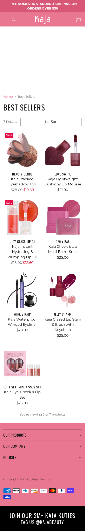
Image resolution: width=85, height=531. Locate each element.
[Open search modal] (13, 19)
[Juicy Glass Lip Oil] (22, 217)
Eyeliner (55, 34)
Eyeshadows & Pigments (21, 34)
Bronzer (48, 60)
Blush (31, 60)
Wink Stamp (22, 314)
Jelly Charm (63, 314)
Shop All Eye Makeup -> (39, 39)
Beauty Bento (22, 174)
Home (8, 97)
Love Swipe (62, 174)
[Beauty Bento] (22, 150)
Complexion (10, 60)
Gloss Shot (9, 50)
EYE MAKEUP (38, 29)
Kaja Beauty (41, 479)
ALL (18, 29)
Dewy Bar (63, 241)
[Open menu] (5, 19)
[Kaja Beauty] (42, 19)
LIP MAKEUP (11, 45)
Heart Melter (34, 50)
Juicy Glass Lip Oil (22, 241)
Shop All (7, 55)
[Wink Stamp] (22, 290)
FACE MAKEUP (32, 55)
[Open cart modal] (78, 19)
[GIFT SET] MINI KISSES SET (22, 386)
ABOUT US (49, 87)
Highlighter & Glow (16, 66)
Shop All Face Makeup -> (21, 71)
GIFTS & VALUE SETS (17, 87)
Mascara (7, 39)
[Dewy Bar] (63, 217)
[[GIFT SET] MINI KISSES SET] (22, 363)
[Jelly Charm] (63, 290)
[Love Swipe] (63, 150)
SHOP (5, 29)
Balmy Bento (38, 45)
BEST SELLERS (12, 81)
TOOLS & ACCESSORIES (20, 76)
